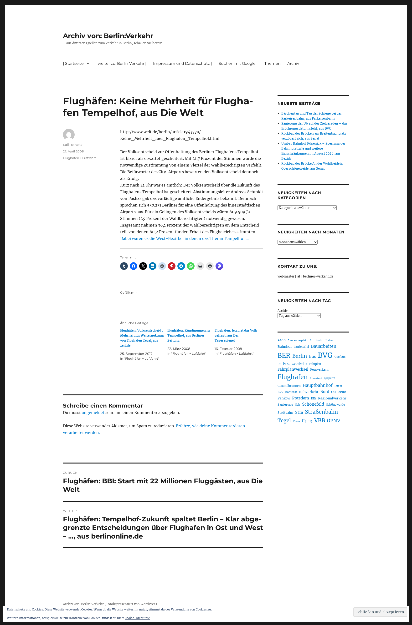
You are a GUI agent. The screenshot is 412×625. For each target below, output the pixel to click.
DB (279, 364)
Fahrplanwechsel (293, 369)
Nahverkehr (308, 392)
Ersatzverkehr (295, 364)
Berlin (299, 356)
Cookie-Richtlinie (137, 618)
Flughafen (293, 377)
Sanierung (285, 405)
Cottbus (340, 356)
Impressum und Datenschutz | (182, 63)
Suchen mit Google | (238, 63)
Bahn (329, 340)
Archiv (283, 311)
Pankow (284, 398)
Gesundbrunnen (289, 386)
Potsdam (300, 398)
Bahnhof (285, 346)
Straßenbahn (321, 411)
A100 (282, 340)
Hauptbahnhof (318, 385)
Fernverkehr (319, 369)
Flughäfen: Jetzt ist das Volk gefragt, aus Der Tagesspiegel (236, 335)
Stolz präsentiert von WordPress (132, 604)
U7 (310, 421)
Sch (297, 404)
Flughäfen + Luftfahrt (79, 158)
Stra (299, 412)
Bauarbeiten (323, 346)
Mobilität (290, 392)
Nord (324, 391)
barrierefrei (301, 346)
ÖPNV (333, 420)
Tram (296, 421)
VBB (319, 420)
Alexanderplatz (298, 340)
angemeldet (93, 412)
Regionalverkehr (332, 398)
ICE (280, 392)
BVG (325, 355)
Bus (312, 356)
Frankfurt (316, 378)
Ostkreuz (338, 392)
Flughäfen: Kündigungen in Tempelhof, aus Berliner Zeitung (188, 335)
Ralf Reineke (72, 144)
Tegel (284, 421)
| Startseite (73, 63)
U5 (304, 421)
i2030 (338, 386)
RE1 (313, 398)
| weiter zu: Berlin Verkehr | (121, 63)
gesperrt (329, 378)
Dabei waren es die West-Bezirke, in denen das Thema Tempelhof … (184, 238)
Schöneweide (335, 404)
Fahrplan (315, 364)
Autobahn (317, 340)
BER (284, 355)
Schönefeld (313, 404)
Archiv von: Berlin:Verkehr (108, 36)
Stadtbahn (285, 413)
